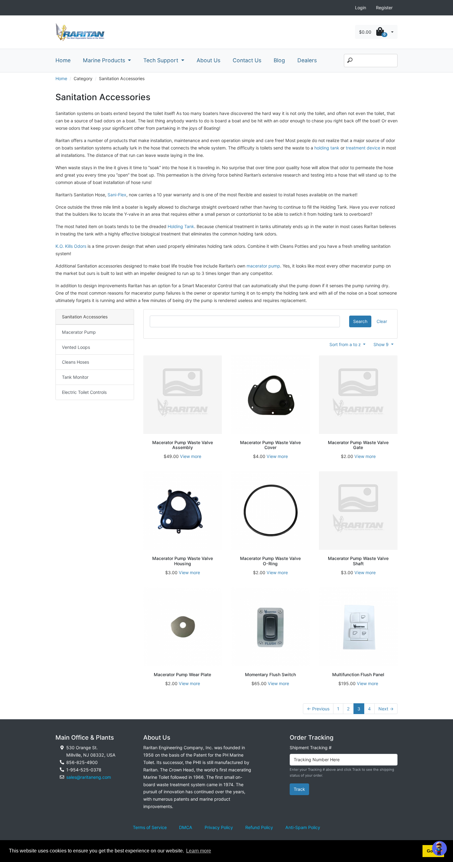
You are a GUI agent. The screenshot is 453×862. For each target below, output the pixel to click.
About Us (208, 60)
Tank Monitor (75, 377)
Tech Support (161, 60)
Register (384, 7)
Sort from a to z (345, 344)
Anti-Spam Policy (302, 827)
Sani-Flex (117, 194)
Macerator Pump (79, 332)
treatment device (363, 147)
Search (360, 321)
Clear (382, 321)
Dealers (307, 60)
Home (63, 60)
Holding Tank (181, 226)
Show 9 (381, 344)
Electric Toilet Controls (84, 392)
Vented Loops (76, 347)
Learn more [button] (198, 850)
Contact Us (247, 60)
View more (190, 456)
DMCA (185, 827)
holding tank (326, 147)
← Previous (318, 708)
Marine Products (105, 60)
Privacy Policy (219, 827)
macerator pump (263, 265)
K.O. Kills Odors (70, 246)
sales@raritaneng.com (88, 777)
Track (299, 789)
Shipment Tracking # (311, 747)
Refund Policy (259, 827)
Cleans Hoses (75, 362)
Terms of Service (150, 827)
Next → (386, 708)
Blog (279, 60)
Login (360, 7)
